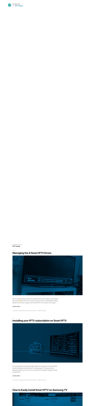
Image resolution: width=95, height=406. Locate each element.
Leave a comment (42, 310)
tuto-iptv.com (16, 4)
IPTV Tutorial (19, 6)
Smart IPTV (35, 310)
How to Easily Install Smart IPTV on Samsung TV (39, 389)
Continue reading (17, 306)
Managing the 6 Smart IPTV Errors (31, 252)
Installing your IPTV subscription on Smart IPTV (39, 320)
